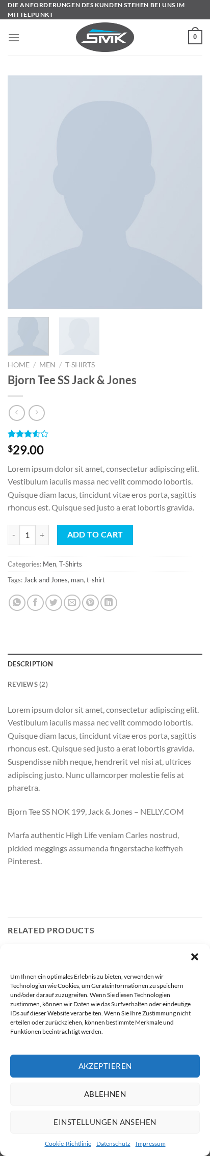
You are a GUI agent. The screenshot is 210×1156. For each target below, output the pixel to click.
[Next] (185, 192)
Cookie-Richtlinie (68, 1143)
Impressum (151, 1143)
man (77, 580)
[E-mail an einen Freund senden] (72, 603)
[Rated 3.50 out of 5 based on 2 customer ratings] (105, 433)
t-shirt (96, 580)
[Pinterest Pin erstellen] (90, 603)
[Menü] (14, 37)
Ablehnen (105, 1093)
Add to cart (95, 534)
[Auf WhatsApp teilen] (17, 603)
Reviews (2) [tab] (28, 684)
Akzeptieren (105, 1065)
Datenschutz (113, 1143)
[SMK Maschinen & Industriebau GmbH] (105, 37)
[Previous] (24, 192)
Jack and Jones (46, 580)
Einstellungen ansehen (105, 1121)
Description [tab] (30, 664)
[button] (195, 957)
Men (47, 365)
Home (19, 365)
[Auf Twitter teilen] (53, 603)
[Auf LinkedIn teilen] (108, 603)
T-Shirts (80, 365)
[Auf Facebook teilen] (35, 603)
